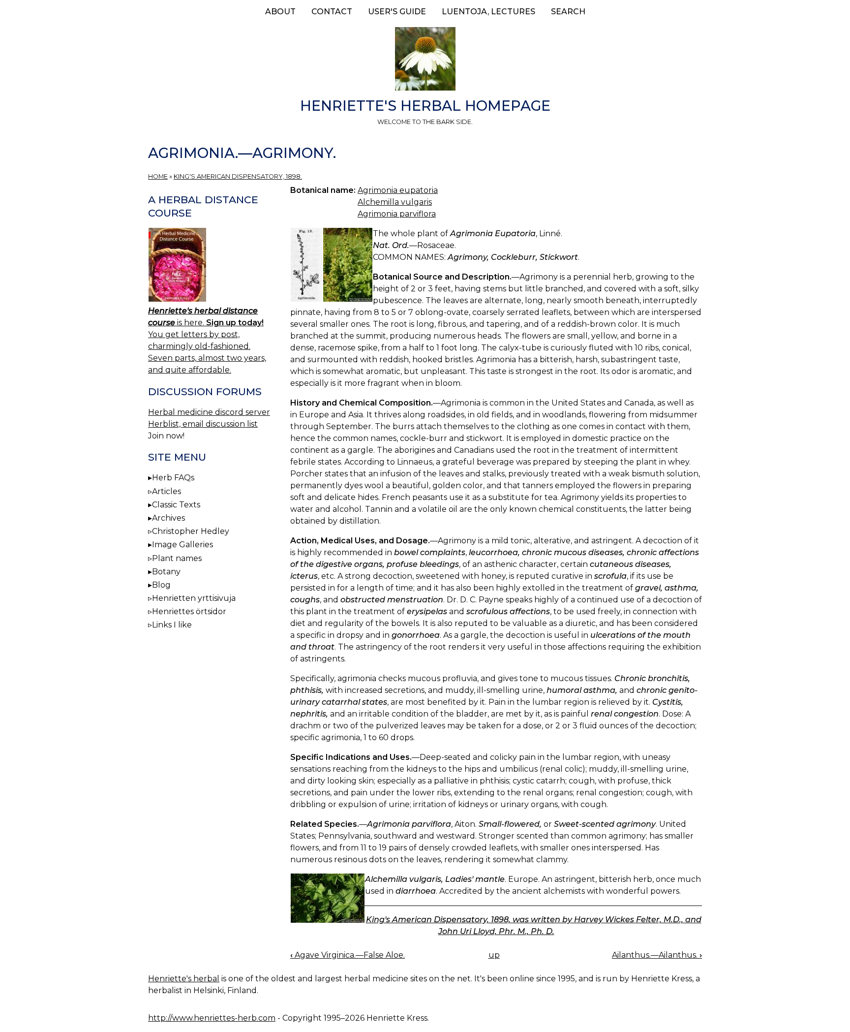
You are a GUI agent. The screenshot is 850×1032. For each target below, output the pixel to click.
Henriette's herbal (183, 978)
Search (568, 11)
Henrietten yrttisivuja (194, 598)
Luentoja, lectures (488, 11)
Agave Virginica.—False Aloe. (347, 955)
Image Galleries (182, 544)
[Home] (425, 60)
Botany (166, 571)
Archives (168, 518)
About (280, 11)
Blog (161, 585)
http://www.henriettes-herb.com (211, 1018)
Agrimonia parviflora (397, 214)
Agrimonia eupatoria (398, 190)
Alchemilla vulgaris (395, 202)
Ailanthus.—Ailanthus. (657, 955)
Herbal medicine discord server (209, 412)
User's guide (397, 11)
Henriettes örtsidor (189, 611)
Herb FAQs (173, 477)
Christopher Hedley (190, 531)
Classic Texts (176, 504)
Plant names (177, 558)
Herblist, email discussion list (203, 424)
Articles (166, 491)
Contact (331, 11)
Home (158, 176)
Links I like (172, 624)
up (494, 955)
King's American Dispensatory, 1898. (238, 176)
